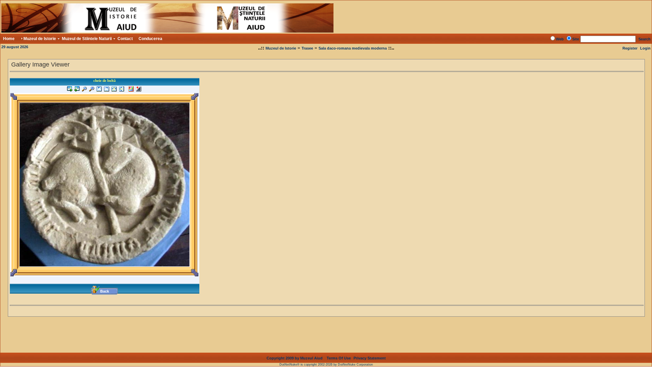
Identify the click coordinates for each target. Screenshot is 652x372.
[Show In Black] (138, 90)
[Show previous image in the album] (69, 90)
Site (575, 39)
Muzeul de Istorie (281, 48)
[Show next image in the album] (77, 90)
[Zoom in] (91, 90)
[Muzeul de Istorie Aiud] (167, 31)
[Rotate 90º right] (106, 90)
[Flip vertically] (121, 90)
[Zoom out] (84, 90)
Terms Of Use (339, 358)
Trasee (307, 48)
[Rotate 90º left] (99, 90)
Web (560, 39)
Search (644, 39)
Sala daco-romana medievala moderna (353, 48)
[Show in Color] (131, 90)
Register (629, 48)
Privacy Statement (370, 358)
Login (645, 48)
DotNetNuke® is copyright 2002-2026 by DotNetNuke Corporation (326, 364)
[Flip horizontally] (114, 90)
